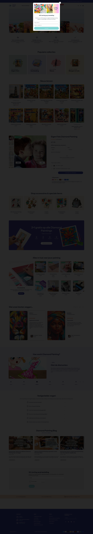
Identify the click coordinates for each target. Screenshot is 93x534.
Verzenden (46, 28)
